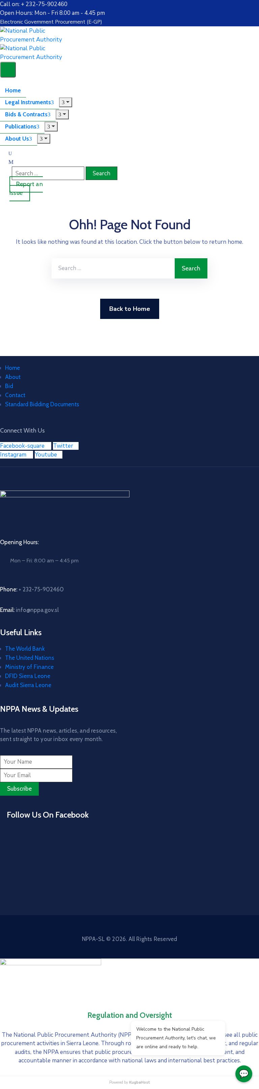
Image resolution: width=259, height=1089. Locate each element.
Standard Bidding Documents (42, 404)
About (13, 377)
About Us (17, 138)
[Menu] (65, 102)
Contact (15, 395)
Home (13, 90)
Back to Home (129, 309)
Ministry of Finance (29, 667)
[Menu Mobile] (8, 70)
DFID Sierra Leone (27, 676)
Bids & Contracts (26, 114)
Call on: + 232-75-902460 (33, 4)
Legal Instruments (28, 102)
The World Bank (25, 648)
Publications (20, 126)
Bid (9, 386)
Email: (29, 610)
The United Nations (29, 657)
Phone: (32, 589)
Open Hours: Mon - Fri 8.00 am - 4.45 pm (52, 13)
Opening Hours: (19, 542)
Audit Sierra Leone (28, 685)
